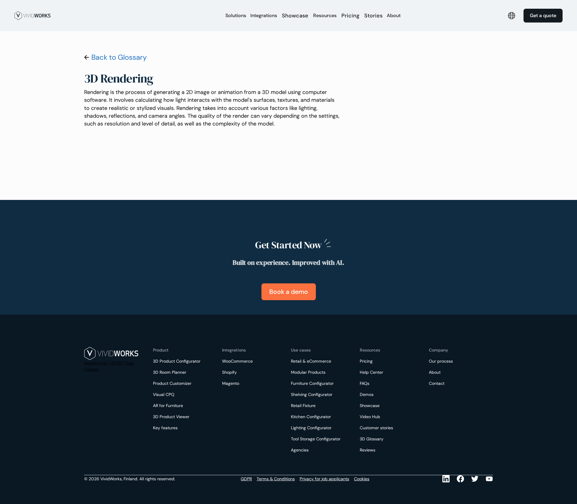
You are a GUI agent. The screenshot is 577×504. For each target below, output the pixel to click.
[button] (236, 15)
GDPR (246, 478)
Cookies (361, 478)
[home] (112, 16)
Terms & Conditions (276, 478)
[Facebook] (460, 478)
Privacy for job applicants (324, 478)
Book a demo (288, 292)
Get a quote (543, 15)
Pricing (350, 15)
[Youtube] (474, 478)
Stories (373, 15)
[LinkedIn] (446, 478)
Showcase (295, 15)
